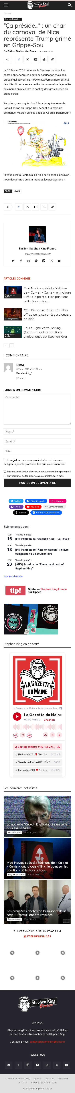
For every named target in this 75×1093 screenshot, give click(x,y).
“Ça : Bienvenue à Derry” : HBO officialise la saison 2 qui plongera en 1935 (47, 314)
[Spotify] (38, 261)
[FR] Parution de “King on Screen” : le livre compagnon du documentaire (42, 552)
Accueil (7, 13)
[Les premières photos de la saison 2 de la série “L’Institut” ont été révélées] (37, 902)
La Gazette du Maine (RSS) (17, 1078)
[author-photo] (37, 243)
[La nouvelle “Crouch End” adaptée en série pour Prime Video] (37, 816)
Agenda (38, 1078)
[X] (27, 59)
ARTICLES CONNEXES (17, 278)
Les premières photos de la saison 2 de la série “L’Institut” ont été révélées (36, 913)
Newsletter (63, 1078)
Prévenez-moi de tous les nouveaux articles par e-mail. (35, 476)
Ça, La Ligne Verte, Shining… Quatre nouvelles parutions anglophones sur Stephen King (45, 332)
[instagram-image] (12, 952)
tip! (15, 590)
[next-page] (11, 345)
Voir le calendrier (13, 576)
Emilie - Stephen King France (22, 51)
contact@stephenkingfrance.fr (47, 1041)
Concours (49, 1078)
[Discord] (15, 261)
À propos (23, 1082)
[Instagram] (30, 261)
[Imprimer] (44, 59)
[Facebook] (18, 59)
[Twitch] (45, 261)
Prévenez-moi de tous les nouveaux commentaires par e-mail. (39, 471)
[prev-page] (6, 345)
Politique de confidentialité (43, 1082)
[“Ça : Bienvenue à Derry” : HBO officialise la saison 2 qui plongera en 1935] (13, 314)
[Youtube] (61, 261)
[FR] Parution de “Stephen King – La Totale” (42, 539)
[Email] (35, 59)
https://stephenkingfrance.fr (37, 254)
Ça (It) (17, 191)
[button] (6, 5)
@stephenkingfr (37, 936)
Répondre (21, 378)
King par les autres (13, 19)
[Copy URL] (52, 59)
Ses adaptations (11, 319)
